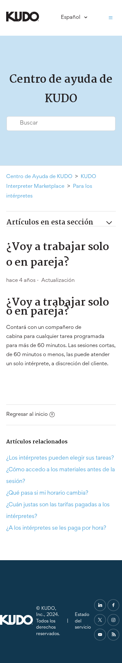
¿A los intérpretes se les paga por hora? (56, 528)
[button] (111, 17)
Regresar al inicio (27, 414)
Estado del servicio (83, 621)
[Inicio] (22, 20)
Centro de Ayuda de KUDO (39, 177)
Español (71, 17)
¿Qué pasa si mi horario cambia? (47, 493)
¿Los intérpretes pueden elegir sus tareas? (60, 458)
